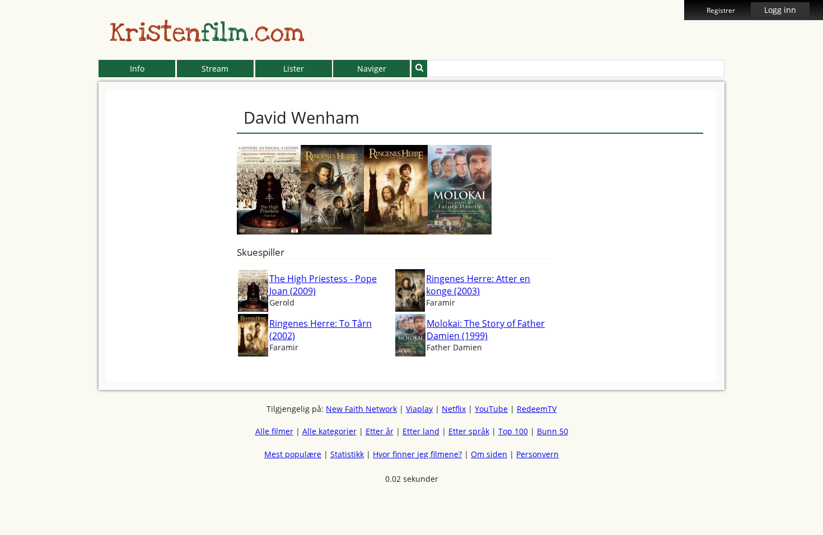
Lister (293, 68)
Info (137, 68)
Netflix (454, 408)
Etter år (380, 431)
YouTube (491, 408)
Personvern (537, 454)
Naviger (371, 68)
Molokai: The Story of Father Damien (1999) (486, 329)
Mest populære (292, 454)
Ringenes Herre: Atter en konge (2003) (478, 285)
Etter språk (468, 431)
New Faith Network (361, 408)
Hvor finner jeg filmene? (417, 454)
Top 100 (513, 431)
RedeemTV (537, 408)
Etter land (421, 431)
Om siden (489, 454)
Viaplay (419, 408)
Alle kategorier (329, 431)
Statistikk (347, 454)
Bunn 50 (552, 431)
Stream (215, 68)
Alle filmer (274, 431)
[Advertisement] (47, 257)
